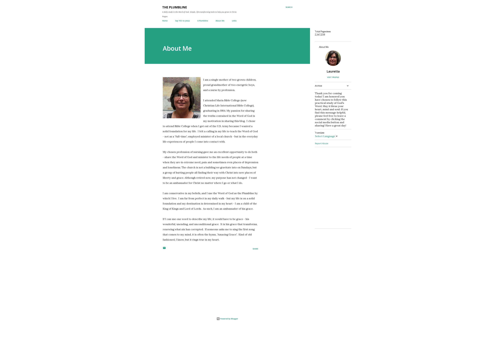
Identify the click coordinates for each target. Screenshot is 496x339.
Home (165, 20)
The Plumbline (174, 7)
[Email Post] (164, 249)
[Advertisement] (206, 272)
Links (234, 20)
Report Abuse (321, 143)
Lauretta (333, 71)
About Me (220, 20)
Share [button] (255, 249)
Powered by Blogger (229, 318)
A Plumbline (202, 20)
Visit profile (333, 77)
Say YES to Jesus (182, 20)
